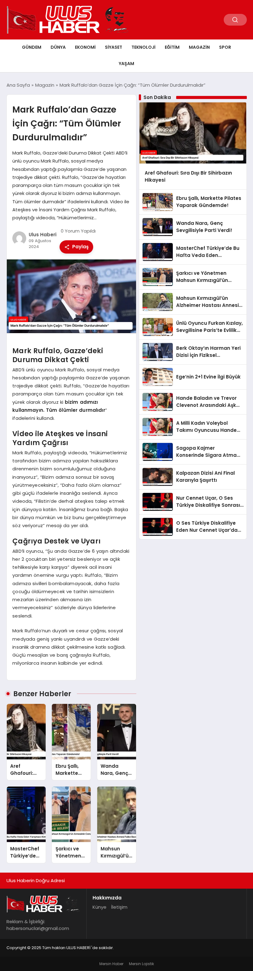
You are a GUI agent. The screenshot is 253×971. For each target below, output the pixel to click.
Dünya (58, 47)
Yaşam (126, 63)
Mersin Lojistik (141, 963)
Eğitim (172, 47)
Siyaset (113, 47)
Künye (99, 907)
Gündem (31, 47)
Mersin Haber (111, 963)
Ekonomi (85, 47)
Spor (225, 47)
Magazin (199, 47)
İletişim (119, 907)
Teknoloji (143, 47)
